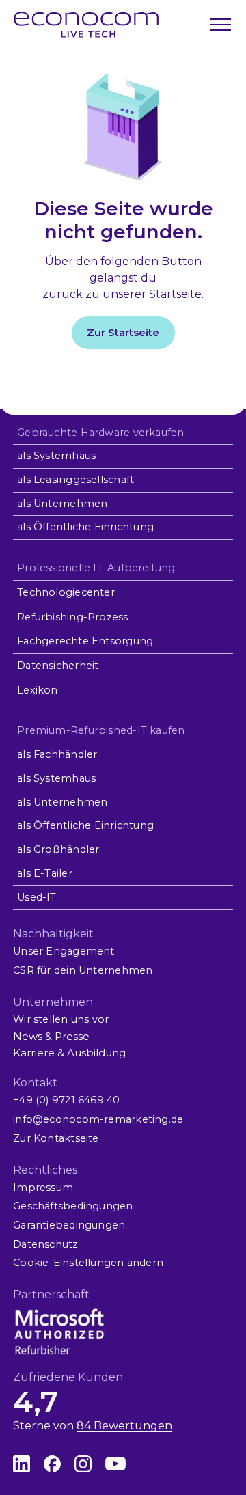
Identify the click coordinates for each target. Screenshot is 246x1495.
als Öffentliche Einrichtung (85, 527)
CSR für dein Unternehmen (82, 970)
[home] (86, 24)
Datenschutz (45, 1244)
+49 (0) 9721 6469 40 (66, 1100)
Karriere (34, 1052)
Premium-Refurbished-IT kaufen (100, 730)
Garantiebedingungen (69, 1225)
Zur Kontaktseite (55, 1138)
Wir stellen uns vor (61, 1019)
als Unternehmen (62, 503)
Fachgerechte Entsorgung (85, 641)
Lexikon (37, 690)
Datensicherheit (57, 665)
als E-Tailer (44, 873)
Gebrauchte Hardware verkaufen (100, 432)
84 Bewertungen (124, 1425)
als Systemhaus (56, 456)
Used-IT (37, 897)
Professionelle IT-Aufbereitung (96, 568)
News (27, 1036)
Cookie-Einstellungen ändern (88, 1263)
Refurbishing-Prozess (72, 617)
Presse (72, 1036)
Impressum (43, 1187)
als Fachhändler (57, 754)
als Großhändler (58, 849)
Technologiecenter (66, 592)
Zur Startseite (123, 332)
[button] (219, 24)
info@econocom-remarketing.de (98, 1119)
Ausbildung (96, 1052)
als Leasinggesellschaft (75, 480)
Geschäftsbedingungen (73, 1206)
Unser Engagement (63, 951)
